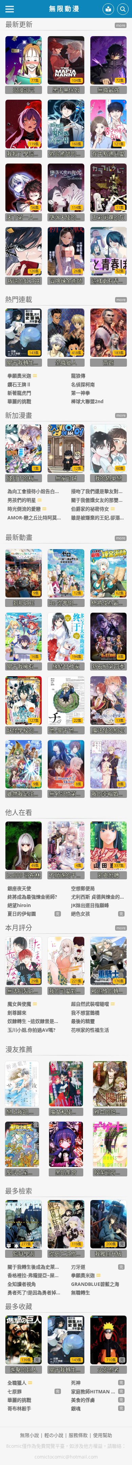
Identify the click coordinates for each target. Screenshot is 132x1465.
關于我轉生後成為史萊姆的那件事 (34, 1267)
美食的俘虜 (83, 1400)
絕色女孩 (80, 913)
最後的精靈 (83, 1021)
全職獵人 (17, 1382)
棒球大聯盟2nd (87, 401)
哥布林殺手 (19, 1408)
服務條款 (78, 1435)
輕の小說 (53, 1435)
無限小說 (29, 1435)
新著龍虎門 (19, 393)
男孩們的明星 (22, 500)
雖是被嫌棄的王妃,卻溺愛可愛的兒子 (98, 517)
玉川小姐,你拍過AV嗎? (31, 1030)
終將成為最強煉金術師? (32, 897)
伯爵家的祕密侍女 (90, 509)
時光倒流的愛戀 (24, 509)
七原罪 (14, 1391)
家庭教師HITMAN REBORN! (94, 1391)
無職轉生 (80, 1292)
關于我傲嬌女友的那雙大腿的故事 (98, 500)
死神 (76, 1382)
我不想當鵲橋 (85, 1012)
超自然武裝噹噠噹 (90, 1004)
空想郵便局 (83, 888)
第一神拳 (80, 393)
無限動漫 (64, 8)
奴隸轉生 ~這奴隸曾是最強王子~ (34, 1021)
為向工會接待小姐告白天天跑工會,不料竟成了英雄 (34, 491)
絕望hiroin (19, 905)
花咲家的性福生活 (90, 1030)
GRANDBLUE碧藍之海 (95, 1284)
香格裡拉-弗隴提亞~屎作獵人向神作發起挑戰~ (34, 1275)
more (120, 25)
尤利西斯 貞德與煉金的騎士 (98, 897)
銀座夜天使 (19, 888)
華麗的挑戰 (19, 401)
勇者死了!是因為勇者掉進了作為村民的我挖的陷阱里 (34, 1292)
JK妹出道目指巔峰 (90, 905)
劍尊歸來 (16, 1012)
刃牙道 (78, 1267)
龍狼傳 (78, 375)
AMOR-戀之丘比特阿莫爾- (34, 517)
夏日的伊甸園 (21, 913)
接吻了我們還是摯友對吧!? (98, 491)
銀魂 (76, 1408)
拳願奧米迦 (19, 375)
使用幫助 (102, 1435)
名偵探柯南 (83, 384)
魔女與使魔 (19, 1004)
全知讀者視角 (21, 1284)
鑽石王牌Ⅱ (19, 384)
